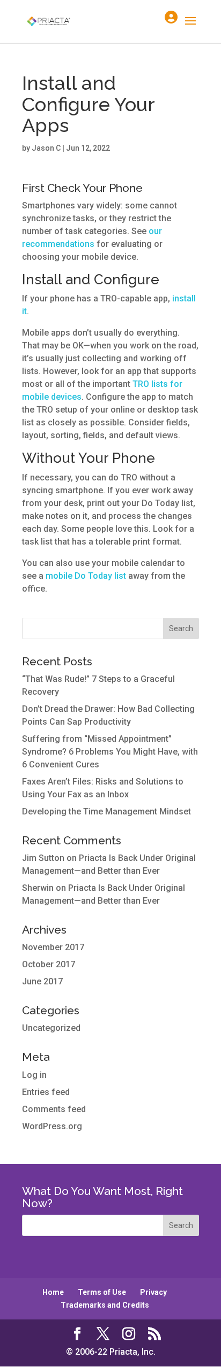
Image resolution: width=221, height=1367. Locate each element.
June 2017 (42, 981)
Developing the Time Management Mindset (106, 811)
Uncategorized (51, 1028)
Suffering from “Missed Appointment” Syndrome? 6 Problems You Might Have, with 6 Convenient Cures (110, 752)
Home (53, 1292)
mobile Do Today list (86, 576)
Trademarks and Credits (105, 1305)
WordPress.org (52, 1126)
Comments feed (54, 1109)
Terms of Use (102, 1292)
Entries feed (46, 1092)
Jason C (46, 148)
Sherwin (38, 888)
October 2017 (48, 964)
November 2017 (53, 947)
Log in (34, 1075)
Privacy (153, 1292)
